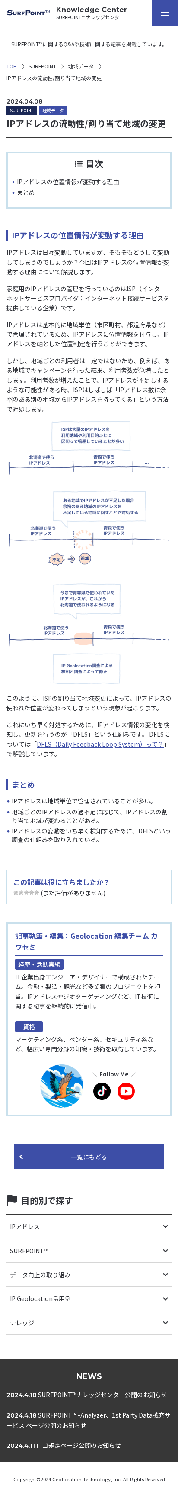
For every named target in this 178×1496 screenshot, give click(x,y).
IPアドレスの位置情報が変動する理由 (68, 181)
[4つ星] (31, 892)
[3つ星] (26, 892)
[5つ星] (36, 892)
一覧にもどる (89, 1156)
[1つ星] (16, 892)
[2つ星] (21, 892)
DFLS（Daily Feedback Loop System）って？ (100, 744)
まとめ (26, 192)
